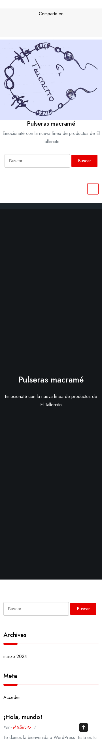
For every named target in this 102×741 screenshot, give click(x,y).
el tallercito (21, 727)
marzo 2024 (15, 656)
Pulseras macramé (51, 123)
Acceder (11, 697)
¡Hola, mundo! (22, 716)
